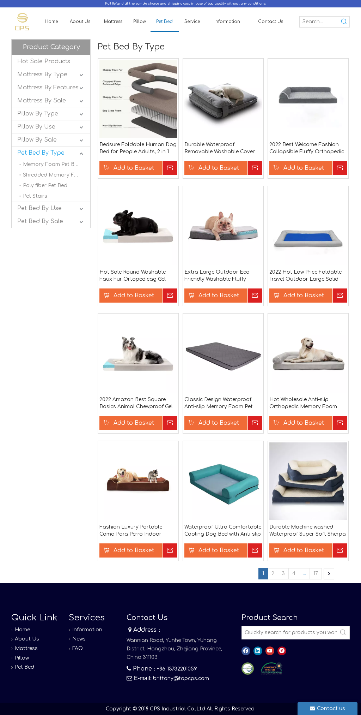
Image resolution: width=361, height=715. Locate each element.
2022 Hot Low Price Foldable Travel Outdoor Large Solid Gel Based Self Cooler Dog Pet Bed (307, 276)
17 (315, 573)
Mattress (26, 648)
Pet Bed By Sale (40, 221)
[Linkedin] (257, 651)
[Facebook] (245, 651)
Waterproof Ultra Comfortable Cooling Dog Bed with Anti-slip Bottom (222, 531)
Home (22, 629)
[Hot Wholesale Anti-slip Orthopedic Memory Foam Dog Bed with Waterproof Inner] (308, 353)
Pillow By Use (36, 127)
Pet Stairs (35, 196)
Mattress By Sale (41, 100)
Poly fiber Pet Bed (45, 185)
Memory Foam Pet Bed (52, 164)
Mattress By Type (42, 74)
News (79, 639)
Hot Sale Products (43, 61)
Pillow (22, 658)
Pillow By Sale (37, 140)
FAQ (77, 648)
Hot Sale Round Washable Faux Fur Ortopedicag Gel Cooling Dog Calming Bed (132, 276)
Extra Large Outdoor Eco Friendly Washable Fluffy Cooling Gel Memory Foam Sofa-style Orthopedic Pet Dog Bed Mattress (218, 276)
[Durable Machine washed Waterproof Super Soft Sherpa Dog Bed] (308, 480)
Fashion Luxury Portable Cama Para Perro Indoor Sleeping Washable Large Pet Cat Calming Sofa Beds (136, 531)
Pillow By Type (37, 114)
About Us (27, 639)
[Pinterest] (281, 651)
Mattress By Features (48, 87)
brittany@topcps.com (181, 678)
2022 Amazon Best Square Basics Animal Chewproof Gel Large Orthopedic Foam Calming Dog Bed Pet (136, 403)
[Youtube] (269, 651)
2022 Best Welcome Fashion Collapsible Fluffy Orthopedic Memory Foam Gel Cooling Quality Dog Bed (306, 148)
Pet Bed (24, 667)
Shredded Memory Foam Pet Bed (56, 175)
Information (87, 629)
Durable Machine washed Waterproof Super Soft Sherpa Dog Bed (307, 531)
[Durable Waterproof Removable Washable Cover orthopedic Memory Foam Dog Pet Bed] (223, 98)
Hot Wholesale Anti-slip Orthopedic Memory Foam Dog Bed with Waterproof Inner (308, 403)
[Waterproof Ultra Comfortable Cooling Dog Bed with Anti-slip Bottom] (223, 480)
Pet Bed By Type (41, 153)
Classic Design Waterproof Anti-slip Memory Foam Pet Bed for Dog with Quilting (218, 403)
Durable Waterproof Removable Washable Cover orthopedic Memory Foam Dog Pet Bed (219, 148)
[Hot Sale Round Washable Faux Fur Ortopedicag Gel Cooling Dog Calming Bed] (138, 225)
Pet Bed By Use (39, 208)
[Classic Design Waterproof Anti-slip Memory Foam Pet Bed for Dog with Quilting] (223, 353)
